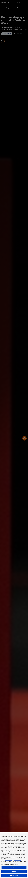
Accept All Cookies (14, 875)
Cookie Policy (8, 860)
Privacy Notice (17, 860)
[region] (14, 855)
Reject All (14, 871)
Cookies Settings (14, 867)
